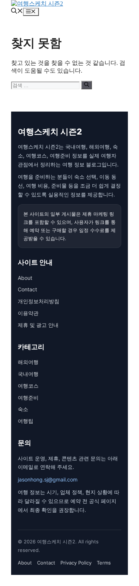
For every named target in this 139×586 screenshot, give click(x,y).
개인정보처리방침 (38, 301)
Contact (27, 289)
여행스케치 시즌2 (50, 131)
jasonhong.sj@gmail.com (47, 479)
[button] (17, 12)
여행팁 (25, 421)
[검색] (86, 85)
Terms (104, 563)
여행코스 (28, 386)
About (25, 278)
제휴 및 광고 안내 (38, 325)
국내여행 (28, 374)
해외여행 (28, 362)
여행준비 (28, 397)
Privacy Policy (76, 563)
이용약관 (28, 313)
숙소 (23, 409)
